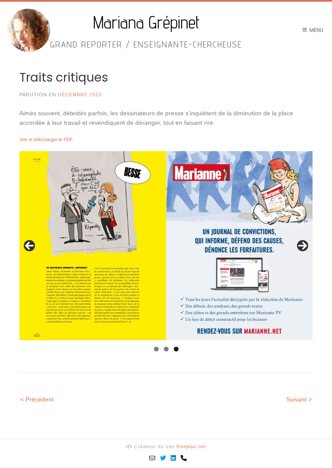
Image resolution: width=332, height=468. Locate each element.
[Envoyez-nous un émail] (152, 458)
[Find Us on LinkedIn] (173, 458)
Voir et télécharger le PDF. (46, 139)
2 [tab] (166, 349)
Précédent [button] (29, 245)
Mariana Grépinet (146, 22)
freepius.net (191, 446)
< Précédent (37, 399)
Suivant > (299, 399)
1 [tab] (156, 349)
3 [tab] (176, 349)
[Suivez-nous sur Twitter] (163, 458)
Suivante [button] (302, 245)
